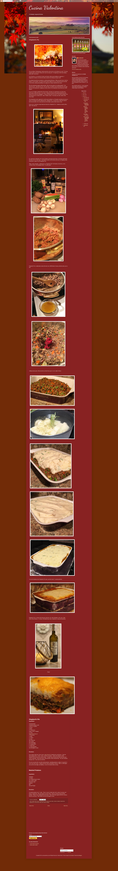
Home (49, 805)
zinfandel (47, 802)
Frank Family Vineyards (34, 843)
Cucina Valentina (46, 7)
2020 (84, 92)
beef (35, 801)
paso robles (51, 801)
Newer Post (31, 805)
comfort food (42, 801)
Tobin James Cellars (34, 845)
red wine (55, 801)
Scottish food (62, 801)
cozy (45, 801)
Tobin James (37, 802)
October (85, 123)
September (86, 125)
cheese (38, 801)
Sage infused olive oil (33, 733)
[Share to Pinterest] (45, 799)
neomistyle (72, 855)
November (86, 99)
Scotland (58, 801)
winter (45, 802)
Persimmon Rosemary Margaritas (86, 104)
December (86, 97)
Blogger (80, 855)
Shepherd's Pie (32, 802)
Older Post (66, 805)
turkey (41, 802)
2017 (84, 94)
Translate (69, 852)
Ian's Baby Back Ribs (86, 115)
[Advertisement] (59, 820)
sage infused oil (48, 754)
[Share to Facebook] (44, 799)
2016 (84, 96)
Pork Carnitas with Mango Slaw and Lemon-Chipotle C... (86, 119)
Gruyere (47, 801)
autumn (33, 801)
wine (42, 802)
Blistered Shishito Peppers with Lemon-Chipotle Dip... (86, 109)
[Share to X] (42, 799)
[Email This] (40, 799)
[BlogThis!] (41, 799)
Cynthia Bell (81, 57)
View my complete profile (76, 69)
